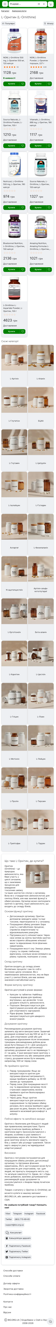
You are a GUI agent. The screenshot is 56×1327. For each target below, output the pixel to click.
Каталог (5, 11)
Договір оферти (11, 1283)
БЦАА (40, 421)
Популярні (10, 23)
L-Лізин (40, 716)
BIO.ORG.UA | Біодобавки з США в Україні (29, 1320)
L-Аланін (41, 378)
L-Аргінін (14, 378)
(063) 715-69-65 (22, 1219)
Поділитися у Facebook (20, 1246)
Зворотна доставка (13, 1289)
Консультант (16, 1232)
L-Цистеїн (40, 674)
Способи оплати (11, 1276)
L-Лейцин (40, 759)
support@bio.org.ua (14, 1225)
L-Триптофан (14, 843)
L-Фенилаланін (41, 547)
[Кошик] (51, 4)
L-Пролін (14, 801)
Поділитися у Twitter (18, 1251)
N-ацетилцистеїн (14, 590)
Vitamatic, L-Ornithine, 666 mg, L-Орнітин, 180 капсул (41, 122)
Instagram (28, 1213)
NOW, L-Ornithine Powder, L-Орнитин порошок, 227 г (39, 60)
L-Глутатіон (14, 421)
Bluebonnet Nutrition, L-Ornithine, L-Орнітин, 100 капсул (14, 246)
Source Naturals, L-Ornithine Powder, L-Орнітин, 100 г (12, 122)
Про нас (7, 1307)
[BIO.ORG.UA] (5, 4)
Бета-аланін (41, 632)
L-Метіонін (14, 759)
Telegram (17, 1213)
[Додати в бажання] (22, 84)
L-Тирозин (41, 801)
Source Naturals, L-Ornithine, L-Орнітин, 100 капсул (39, 184)
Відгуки (7, 1312)
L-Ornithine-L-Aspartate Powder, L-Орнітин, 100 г (13, 308)
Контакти (8, 1301)
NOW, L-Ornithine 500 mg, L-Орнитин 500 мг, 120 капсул (13, 60)
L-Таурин (40, 843)
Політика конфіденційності (17, 1294)
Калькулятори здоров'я (19, 1238)
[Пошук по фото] (39, 4)
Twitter (8, 1219)
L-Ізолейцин (14, 505)
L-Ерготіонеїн (14, 632)
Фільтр (50, 23)
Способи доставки (13, 1270)
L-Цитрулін (41, 463)
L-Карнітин (14, 674)
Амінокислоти (19, 11)
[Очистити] (44, 4)
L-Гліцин (14, 716)
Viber (7, 1213)
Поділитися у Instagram (20, 1257)
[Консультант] (50, 1321)
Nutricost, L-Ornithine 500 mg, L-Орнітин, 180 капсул (14, 184)
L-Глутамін (14, 463)
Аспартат (14, 547)
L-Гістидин (41, 505)
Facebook (40, 1213)
